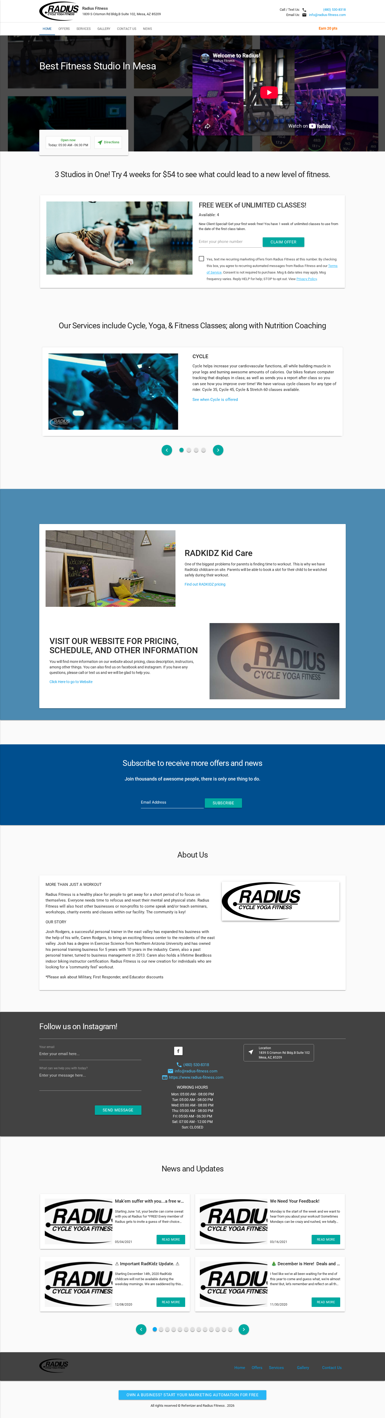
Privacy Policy (306, 279)
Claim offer (283, 242)
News (147, 29)
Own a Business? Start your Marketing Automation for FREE (192, 1395)
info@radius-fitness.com (327, 15)
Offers (64, 29)
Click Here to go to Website (71, 682)
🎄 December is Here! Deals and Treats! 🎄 (314, 1263)
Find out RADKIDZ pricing (205, 584)
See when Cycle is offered (215, 399)
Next (353, 242)
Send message (118, 1110)
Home (47, 29)
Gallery (103, 29)
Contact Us (126, 29)
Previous (31, 242)
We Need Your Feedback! (295, 1201)
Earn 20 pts (328, 28)
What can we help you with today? (63, 1068)
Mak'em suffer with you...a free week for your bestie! (167, 1201)
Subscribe (223, 803)
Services (83, 29)
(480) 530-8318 (334, 10)
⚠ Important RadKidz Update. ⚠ (147, 1263)
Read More (171, 1239)
